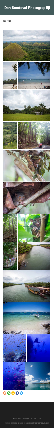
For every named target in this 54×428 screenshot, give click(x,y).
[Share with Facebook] (17, 393)
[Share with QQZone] (13, 393)
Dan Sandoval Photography (27, 7)
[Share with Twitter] (21, 393)
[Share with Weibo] (4, 393)
